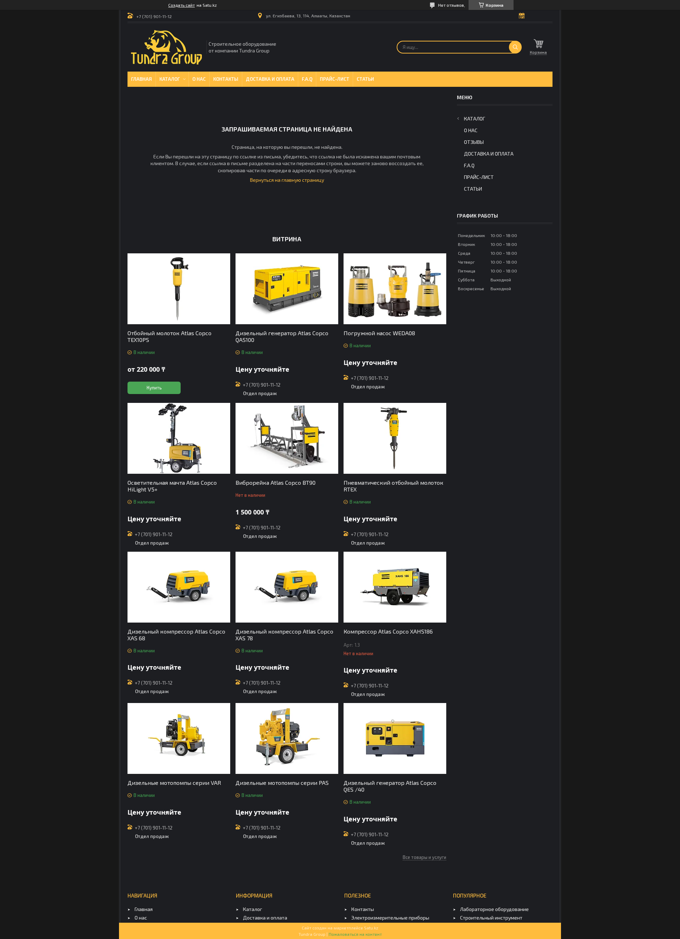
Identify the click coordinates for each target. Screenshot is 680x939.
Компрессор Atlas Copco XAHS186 (388, 631)
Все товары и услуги (424, 857)
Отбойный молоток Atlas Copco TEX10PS (169, 336)
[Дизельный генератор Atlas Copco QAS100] (287, 288)
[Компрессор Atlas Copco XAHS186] (395, 587)
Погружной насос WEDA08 (379, 333)
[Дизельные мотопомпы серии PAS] (287, 738)
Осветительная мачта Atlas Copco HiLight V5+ (172, 486)
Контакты (225, 79)
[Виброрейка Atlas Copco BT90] (287, 438)
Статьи (365, 79)
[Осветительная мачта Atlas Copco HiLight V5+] (179, 438)
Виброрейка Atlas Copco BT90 (276, 482)
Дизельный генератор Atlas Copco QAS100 (282, 336)
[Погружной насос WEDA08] (395, 288)
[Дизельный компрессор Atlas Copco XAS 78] (287, 587)
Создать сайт (181, 4)
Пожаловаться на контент (355, 934)
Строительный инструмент (491, 918)
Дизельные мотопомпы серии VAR (174, 782)
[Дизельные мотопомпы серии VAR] (179, 738)
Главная (141, 79)
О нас (199, 79)
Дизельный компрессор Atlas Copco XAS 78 (284, 634)
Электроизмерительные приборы (390, 918)
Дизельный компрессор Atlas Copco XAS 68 (176, 634)
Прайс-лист (334, 79)
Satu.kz (371, 927)
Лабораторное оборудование (494, 909)
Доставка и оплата (270, 79)
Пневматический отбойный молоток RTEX (393, 486)
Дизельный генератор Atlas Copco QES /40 (390, 786)
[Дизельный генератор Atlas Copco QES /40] (395, 738)
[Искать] (515, 47)
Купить (154, 387)
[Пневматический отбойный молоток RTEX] (395, 438)
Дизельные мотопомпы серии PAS (282, 782)
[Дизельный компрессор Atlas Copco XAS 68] (179, 587)
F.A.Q (307, 79)
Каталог (169, 79)
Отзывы (474, 142)
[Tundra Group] (166, 47)
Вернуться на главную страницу (287, 180)
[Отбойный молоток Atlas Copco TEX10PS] (179, 288)
